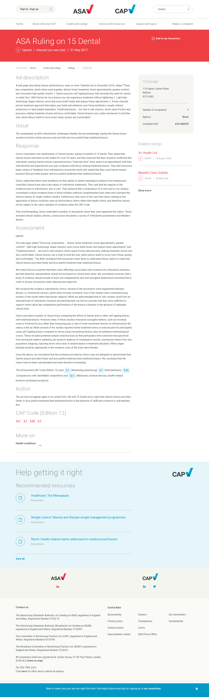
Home (19, 23)
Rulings (71, 68)
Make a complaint (182, 23)
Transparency (145, 621)
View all (20, 558)
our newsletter (152, 688)
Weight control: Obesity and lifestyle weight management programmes (78, 517)
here (24, 671)
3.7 (39, 421)
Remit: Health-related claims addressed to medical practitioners (74, 539)
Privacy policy (115, 621)
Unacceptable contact (119, 634)
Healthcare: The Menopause (50, 495)
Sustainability (176, 621)
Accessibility (114, 614)
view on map (35, 660)
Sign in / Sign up (29, 9)
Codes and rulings (77, 23)
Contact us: (22, 607)
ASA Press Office (147, 634)
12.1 (18, 421)
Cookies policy (115, 627)
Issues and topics (146, 23)
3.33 (32, 421)
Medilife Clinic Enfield (153, 173)
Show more (144, 190)
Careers (142, 614)
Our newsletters (177, 614)
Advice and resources (112, 23)
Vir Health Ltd (147, 153)
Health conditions (26, 443)
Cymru (141, 627)
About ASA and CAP (44, 23)
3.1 (25, 421)
